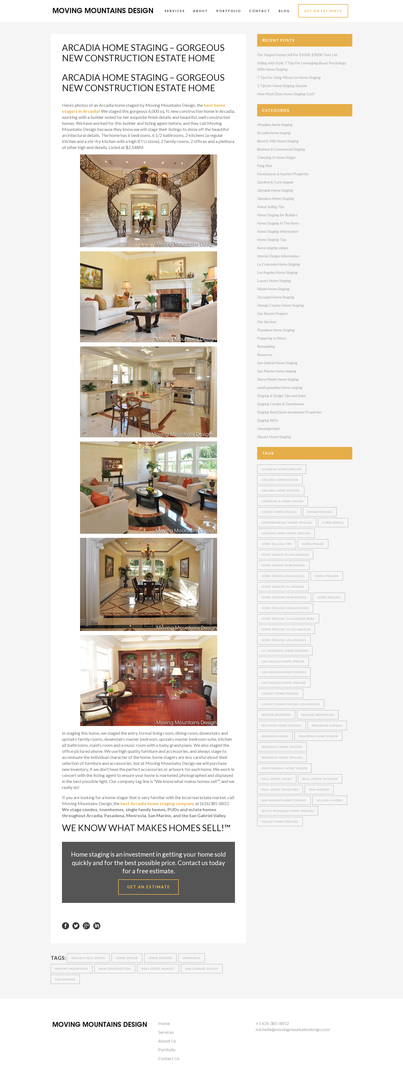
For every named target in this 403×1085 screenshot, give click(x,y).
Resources (264, 354)
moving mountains (71, 968)
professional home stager (284, 768)
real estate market (158, 968)
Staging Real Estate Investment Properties (289, 412)
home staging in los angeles (286, 629)
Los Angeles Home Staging (277, 272)
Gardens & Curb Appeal (275, 182)
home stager (127, 958)
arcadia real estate (88, 958)
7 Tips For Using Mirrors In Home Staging (289, 77)
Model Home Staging (273, 288)
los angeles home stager (283, 661)
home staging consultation (285, 608)
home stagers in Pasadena (284, 597)
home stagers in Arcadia (283, 586)
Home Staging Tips (271, 239)
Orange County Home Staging (280, 305)
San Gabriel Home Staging (277, 362)
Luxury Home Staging (274, 280)
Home (164, 1023)
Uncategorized (268, 428)
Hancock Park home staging (286, 533)
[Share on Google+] (86, 925)
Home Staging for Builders (277, 215)
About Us (167, 1040)
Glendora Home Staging (275, 198)
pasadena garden (327, 725)
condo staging (319, 511)
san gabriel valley (201, 968)
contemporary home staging (287, 522)
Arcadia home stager (280, 479)
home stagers (160, 958)
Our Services (266, 321)
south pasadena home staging (279, 387)
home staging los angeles (284, 640)
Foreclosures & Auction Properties (283, 173)
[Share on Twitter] (76, 925)
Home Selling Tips (270, 206)
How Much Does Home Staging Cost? (286, 93)
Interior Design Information (278, 256)
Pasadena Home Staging (276, 330)
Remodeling (266, 346)
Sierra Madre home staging (278, 379)
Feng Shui (264, 165)
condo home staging (279, 511)
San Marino (65, 979)
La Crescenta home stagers (285, 650)
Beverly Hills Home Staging (278, 141)
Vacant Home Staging (274, 436)
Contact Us (169, 1058)
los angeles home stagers (284, 672)
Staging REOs (267, 420)
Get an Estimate (148, 887)
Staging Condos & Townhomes (280, 403)
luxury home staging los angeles (291, 704)
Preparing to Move (271, 338)
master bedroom (276, 714)
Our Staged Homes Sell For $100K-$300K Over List (297, 54)
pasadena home (275, 736)
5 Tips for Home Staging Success (282, 85)
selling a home (330, 800)
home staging (329, 597)
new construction (115, 968)
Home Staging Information (277, 231)
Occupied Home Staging (275, 297)
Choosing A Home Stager (276, 157)
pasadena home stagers (282, 746)
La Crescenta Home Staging (278, 264)
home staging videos (272, 247)
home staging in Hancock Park (288, 618)
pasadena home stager (318, 736)
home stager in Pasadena (283, 565)
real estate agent (277, 778)
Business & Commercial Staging (281, 149)
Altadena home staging (275, 124)
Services (166, 1032)
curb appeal (333, 522)
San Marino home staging (276, 371)
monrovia (191, 958)
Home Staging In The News (278, 223)
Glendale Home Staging (275, 190)
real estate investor (320, 778)
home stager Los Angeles (283, 576)
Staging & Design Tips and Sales (281, 395)
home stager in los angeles (285, 554)
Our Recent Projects (272, 313)
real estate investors (280, 789)
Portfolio (166, 1049)
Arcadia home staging (274, 132)
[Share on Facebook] (65, 925)
